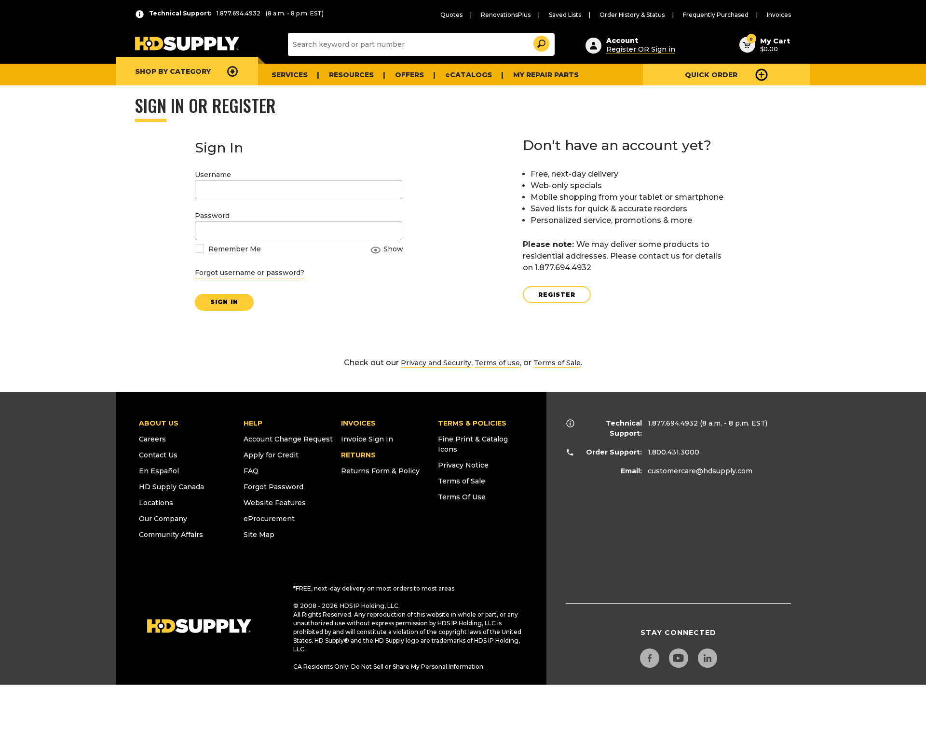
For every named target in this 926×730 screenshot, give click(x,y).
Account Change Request (288, 439)
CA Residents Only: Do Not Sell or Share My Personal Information (388, 666)
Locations (156, 502)
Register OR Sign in (640, 49)
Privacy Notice (463, 465)
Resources (351, 74)
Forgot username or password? (249, 272)
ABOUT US (158, 423)
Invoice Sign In (367, 439)
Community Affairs (171, 534)
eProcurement (269, 518)
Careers (152, 439)
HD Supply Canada (171, 486)
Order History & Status (632, 14)
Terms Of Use (462, 497)
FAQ (251, 471)
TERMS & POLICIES (472, 423)
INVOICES (358, 423)
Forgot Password (273, 486)
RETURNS (358, 455)
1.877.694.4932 (673, 423)
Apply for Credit (271, 455)
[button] (540, 42)
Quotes (451, 14)
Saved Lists (565, 14)
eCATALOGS (468, 74)
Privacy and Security (436, 362)
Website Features (275, 502)
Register (556, 294)
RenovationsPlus (506, 14)
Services (290, 74)
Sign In (224, 301)
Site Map (259, 534)
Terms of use (497, 362)
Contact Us (158, 455)
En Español (159, 471)
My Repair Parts (546, 74)
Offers (409, 74)
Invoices (779, 14)
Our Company (163, 518)
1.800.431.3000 (673, 452)
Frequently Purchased (716, 14)
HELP (253, 423)
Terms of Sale (557, 362)
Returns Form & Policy (380, 471)
